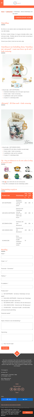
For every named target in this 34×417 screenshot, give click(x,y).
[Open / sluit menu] (1, 3)
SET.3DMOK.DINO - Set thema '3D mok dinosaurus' (17, 302)
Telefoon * (3, 276)
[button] (31, 55)
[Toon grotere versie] (17, 127)
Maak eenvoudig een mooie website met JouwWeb (11, 404)
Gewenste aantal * (6, 313)
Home (2, 11)
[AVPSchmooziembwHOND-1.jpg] (17, 168)
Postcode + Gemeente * (7, 268)
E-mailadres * (4, 283)
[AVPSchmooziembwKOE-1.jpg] (27, 168)
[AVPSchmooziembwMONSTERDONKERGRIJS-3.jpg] (6, 176)
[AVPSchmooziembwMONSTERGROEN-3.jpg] (17, 176)
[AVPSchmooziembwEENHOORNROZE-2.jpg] (6, 168)
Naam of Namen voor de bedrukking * (11, 320)
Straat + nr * (4, 261)
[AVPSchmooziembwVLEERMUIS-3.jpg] (27, 176)
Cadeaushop (9, 11)
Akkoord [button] (28, 412)
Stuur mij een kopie (8, 343)
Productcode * (5, 290)
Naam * (3, 253)
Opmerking (4, 332)
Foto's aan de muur (17, 386)
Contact (17, 383)
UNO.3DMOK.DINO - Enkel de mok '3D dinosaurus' (17, 305)
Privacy (17, 392)
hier (5, 181)
